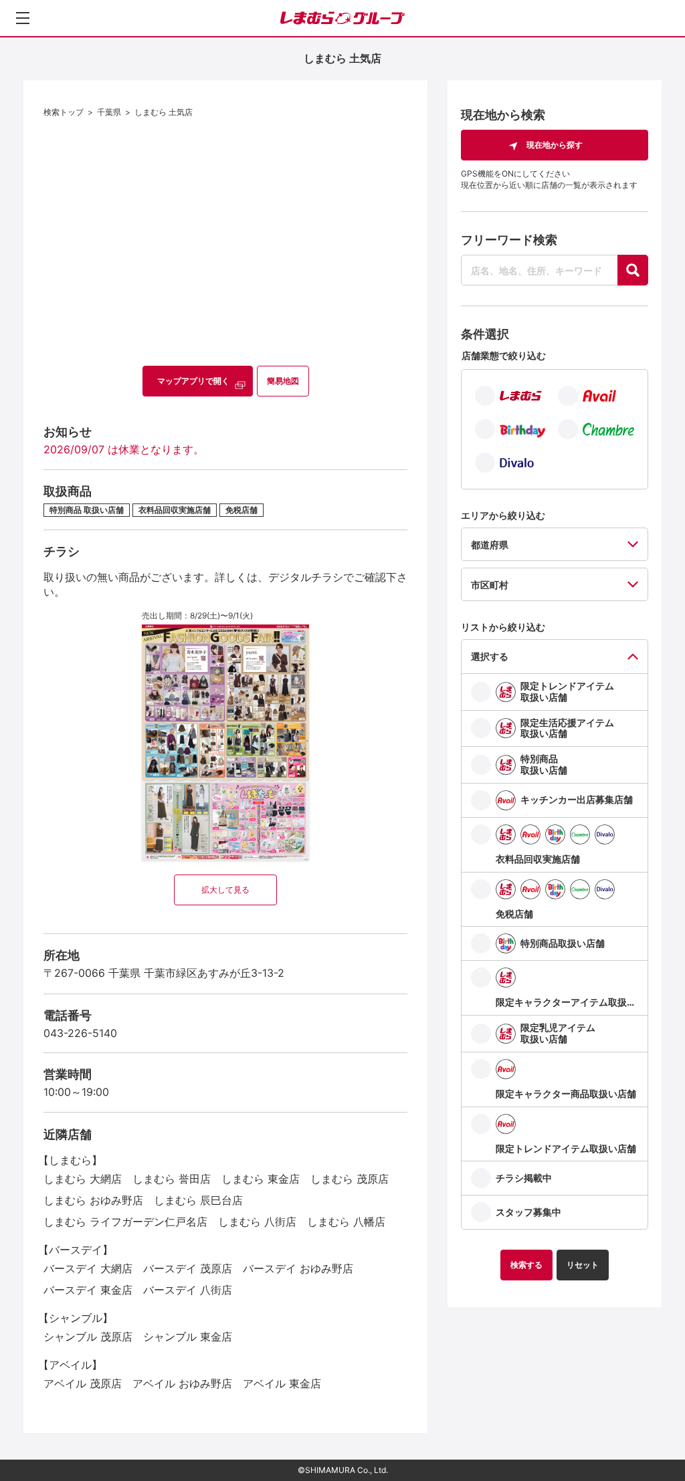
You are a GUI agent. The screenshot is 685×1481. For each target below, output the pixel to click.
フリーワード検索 (509, 240)
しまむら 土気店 (163, 112)
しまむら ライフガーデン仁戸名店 (125, 1221)
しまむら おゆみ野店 (93, 1200)
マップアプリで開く (193, 381)
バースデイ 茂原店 (187, 1268)
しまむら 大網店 (82, 1178)
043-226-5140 (80, 1033)
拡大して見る (225, 890)
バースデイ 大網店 (87, 1268)
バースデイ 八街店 (187, 1289)
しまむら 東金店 (260, 1178)
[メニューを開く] (23, 18)
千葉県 (109, 112)
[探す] (632, 270)
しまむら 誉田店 (171, 1178)
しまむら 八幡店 (346, 1221)
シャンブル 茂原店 (87, 1336)
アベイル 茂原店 (82, 1383)
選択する (489, 656)
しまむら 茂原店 (349, 1178)
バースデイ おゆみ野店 (298, 1268)
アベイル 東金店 (282, 1383)
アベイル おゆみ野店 (182, 1383)
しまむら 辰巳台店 (198, 1200)
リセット (583, 1265)
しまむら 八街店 (257, 1221)
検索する (526, 1265)
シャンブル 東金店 (187, 1336)
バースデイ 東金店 (87, 1289)
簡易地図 (283, 381)
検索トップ (63, 112)
